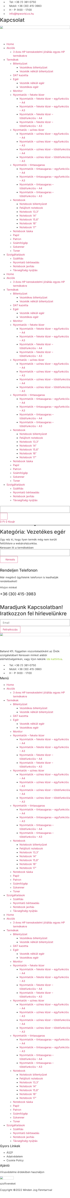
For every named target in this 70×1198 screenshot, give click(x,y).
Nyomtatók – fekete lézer (28, 94)
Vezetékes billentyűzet (33, 67)
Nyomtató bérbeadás (26, 262)
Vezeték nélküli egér (32, 83)
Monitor (18, 90)
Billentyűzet (20, 63)
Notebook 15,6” (29, 219)
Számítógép (20, 242)
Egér (16, 79)
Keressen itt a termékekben (17, 547)
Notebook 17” (28, 227)
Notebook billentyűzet (33, 203)
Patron (17, 239)
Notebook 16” (28, 223)
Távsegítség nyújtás (25, 270)
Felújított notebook (31, 207)
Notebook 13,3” (29, 211)
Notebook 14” (28, 215)
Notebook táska (23, 231)
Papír (16, 235)
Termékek (13, 59)
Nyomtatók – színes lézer (28, 129)
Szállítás (18, 258)
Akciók (11, 48)
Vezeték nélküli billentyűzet (36, 71)
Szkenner (18, 246)
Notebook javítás (23, 266)
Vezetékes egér (29, 87)
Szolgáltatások (16, 254)
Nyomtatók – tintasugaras (29, 165)
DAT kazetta (20, 75)
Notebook (19, 200)
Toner (16, 250)
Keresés (10, 559)
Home (10, 44)
